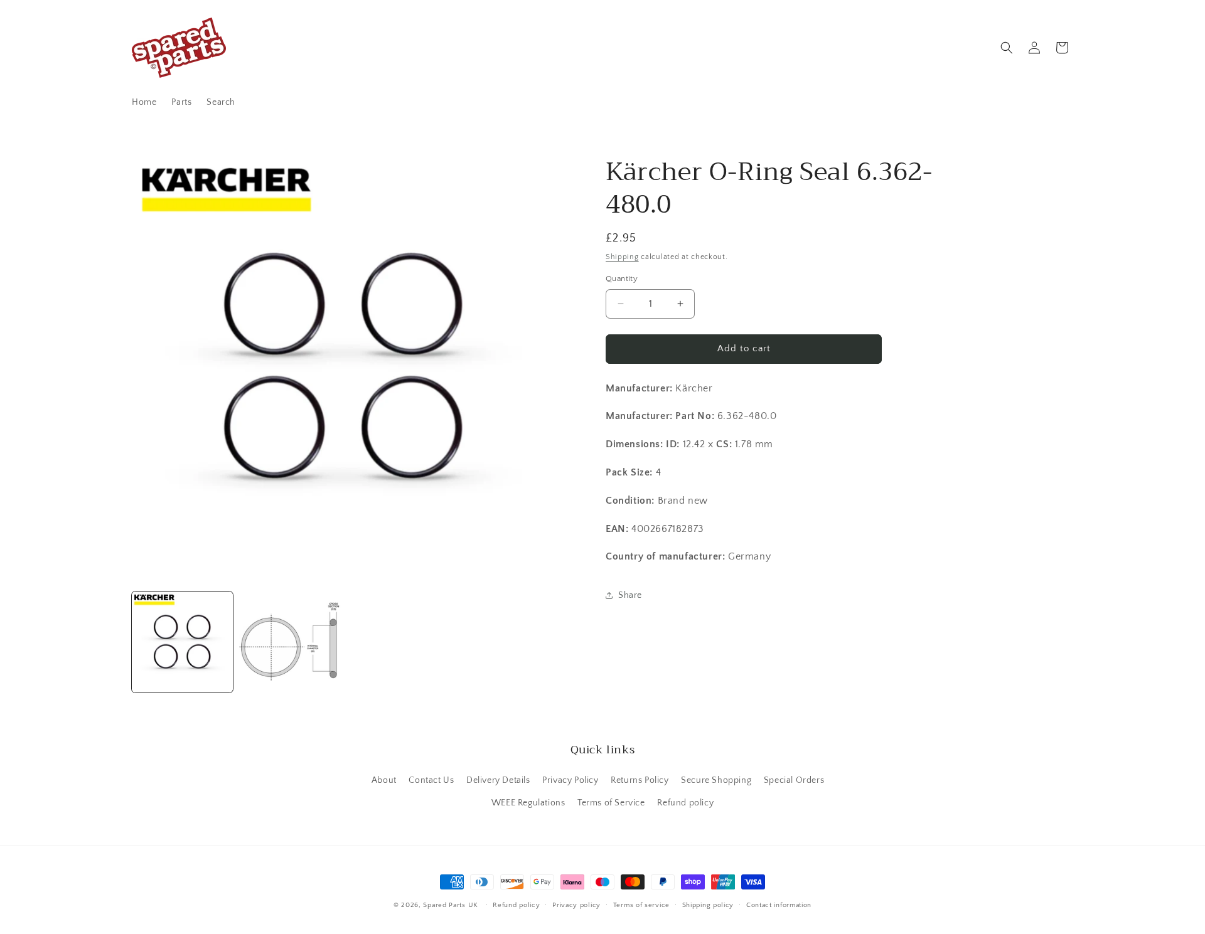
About (384, 780)
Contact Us (431, 780)
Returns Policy (639, 780)
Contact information (778, 905)
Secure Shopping (716, 780)
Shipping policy (708, 905)
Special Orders (794, 780)
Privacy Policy (570, 780)
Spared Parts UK (450, 905)
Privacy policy (576, 905)
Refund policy (685, 803)
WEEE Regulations (528, 803)
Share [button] (630, 595)
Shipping (622, 257)
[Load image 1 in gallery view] (182, 642)
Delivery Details (498, 780)
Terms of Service (611, 803)
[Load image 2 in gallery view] (289, 642)
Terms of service (641, 905)
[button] (1006, 47)
